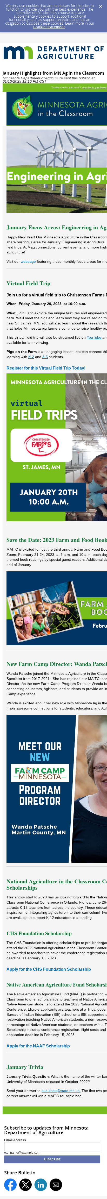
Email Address (15, 1140)
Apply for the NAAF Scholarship (38, 1046)
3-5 (45, 357)
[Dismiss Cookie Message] (100, 5)
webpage (28, 261)
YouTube (94, 337)
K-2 (31, 357)
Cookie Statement (49, 26)
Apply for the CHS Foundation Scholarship (48, 969)
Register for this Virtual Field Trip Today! (45, 368)
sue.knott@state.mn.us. (61, 1091)
